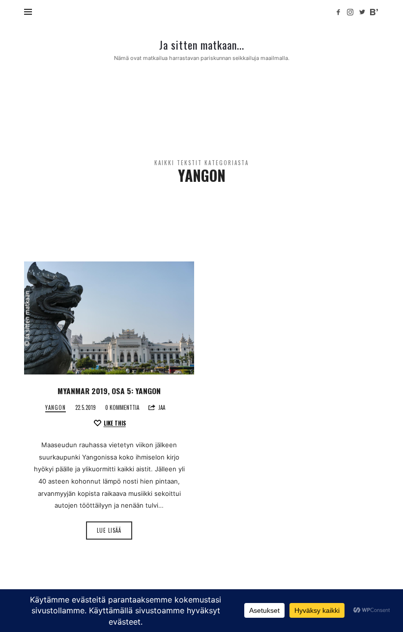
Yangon (55, 407)
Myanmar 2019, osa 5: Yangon (109, 391)
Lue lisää (109, 530)
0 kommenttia (122, 407)
